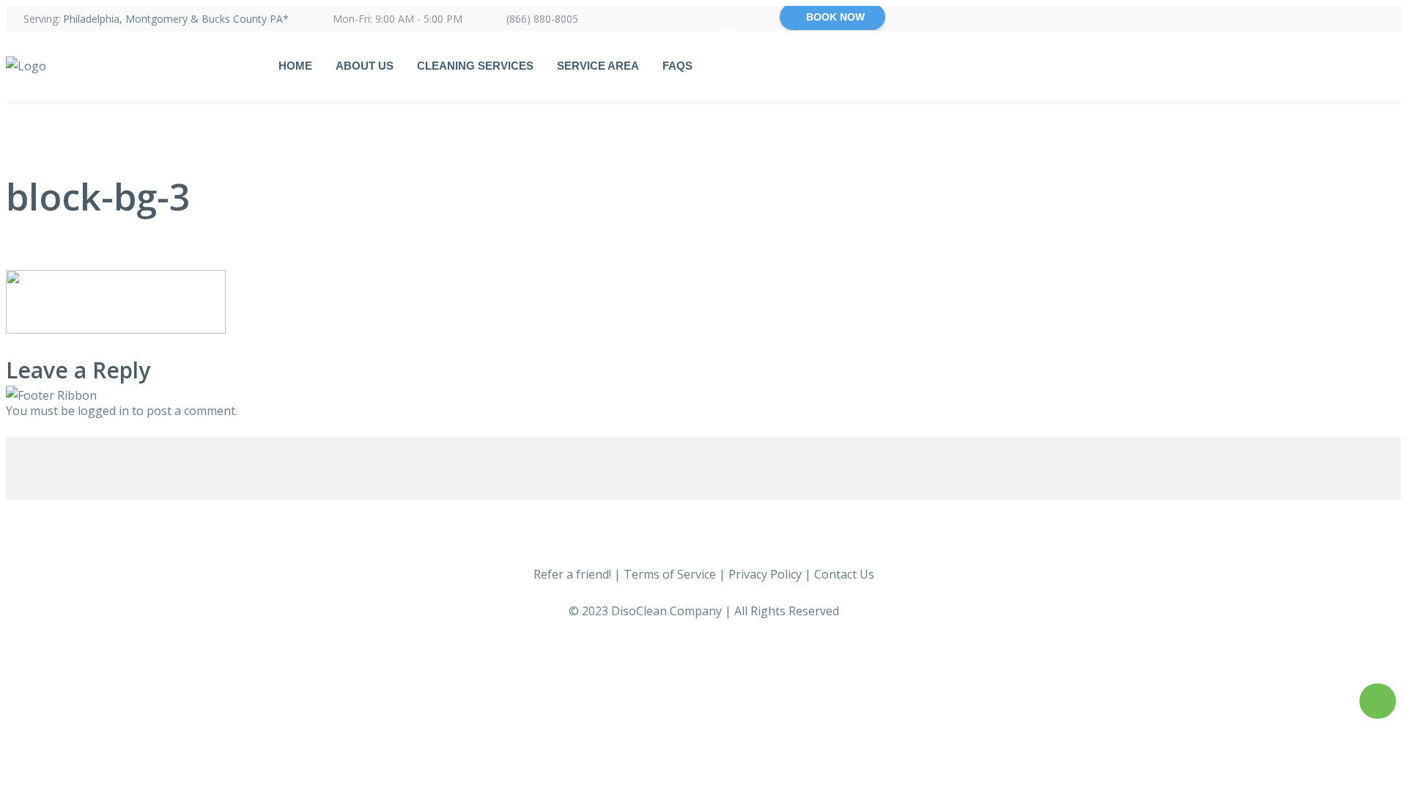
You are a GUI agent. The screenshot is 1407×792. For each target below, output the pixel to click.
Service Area (598, 65)
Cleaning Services (475, 65)
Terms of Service (670, 574)
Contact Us (844, 574)
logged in (103, 411)
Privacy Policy (765, 574)
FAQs (677, 65)
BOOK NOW (835, 17)
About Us (365, 65)
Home (295, 65)
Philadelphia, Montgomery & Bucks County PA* (176, 19)
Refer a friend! (572, 574)
